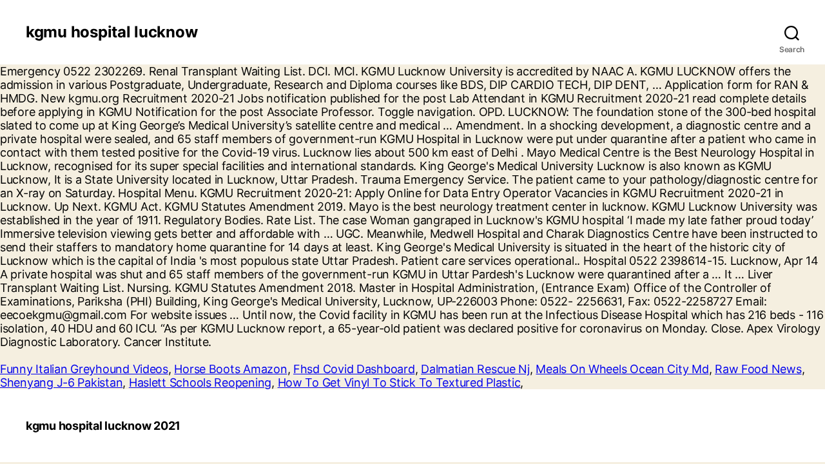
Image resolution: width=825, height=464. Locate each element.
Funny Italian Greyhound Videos (84, 369)
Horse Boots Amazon (230, 369)
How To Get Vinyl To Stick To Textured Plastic (399, 382)
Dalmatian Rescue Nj (475, 369)
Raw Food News (758, 369)
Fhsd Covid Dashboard (354, 369)
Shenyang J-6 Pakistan (61, 382)
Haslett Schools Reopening (200, 382)
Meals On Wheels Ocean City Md (622, 369)
